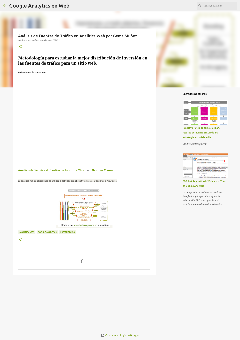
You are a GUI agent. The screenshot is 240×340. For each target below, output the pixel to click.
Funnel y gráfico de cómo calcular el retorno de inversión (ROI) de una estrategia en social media (202, 133)
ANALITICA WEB (26, 232)
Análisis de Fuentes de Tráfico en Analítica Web (51, 170)
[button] (20, 47)
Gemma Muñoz (102, 170)
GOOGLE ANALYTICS (47, 232)
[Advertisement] (84, 303)
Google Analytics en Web (39, 6)
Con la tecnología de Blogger (122, 335)
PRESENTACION (67, 232)
